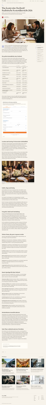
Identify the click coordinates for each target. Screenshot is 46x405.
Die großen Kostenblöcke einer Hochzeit (40, 47)
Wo (38, 399)
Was (34, 399)
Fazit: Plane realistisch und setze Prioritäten (40, 61)
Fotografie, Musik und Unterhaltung (39, 53)
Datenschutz (42, 399)
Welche (35, 400)
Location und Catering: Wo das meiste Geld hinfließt (40, 49)
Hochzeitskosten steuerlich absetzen (40, 59)
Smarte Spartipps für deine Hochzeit (40, 57)
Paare (12, 46)
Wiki (4, 0)
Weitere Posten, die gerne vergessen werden (40, 55)
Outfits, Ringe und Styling (40, 51)
